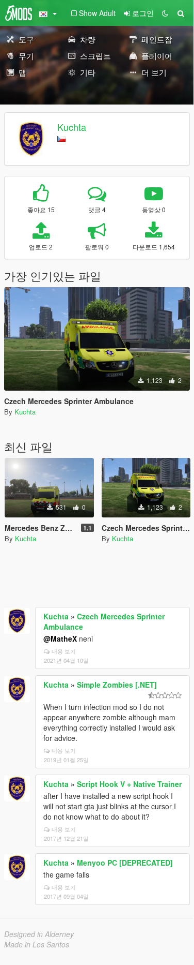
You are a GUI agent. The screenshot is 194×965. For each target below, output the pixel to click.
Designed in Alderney (39, 934)
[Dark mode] (165, 13)
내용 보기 (64, 651)
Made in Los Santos (36, 944)
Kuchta (71, 126)
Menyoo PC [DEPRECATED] (125, 862)
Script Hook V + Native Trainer (129, 784)
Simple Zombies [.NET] (117, 684)
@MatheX (60, 638)
